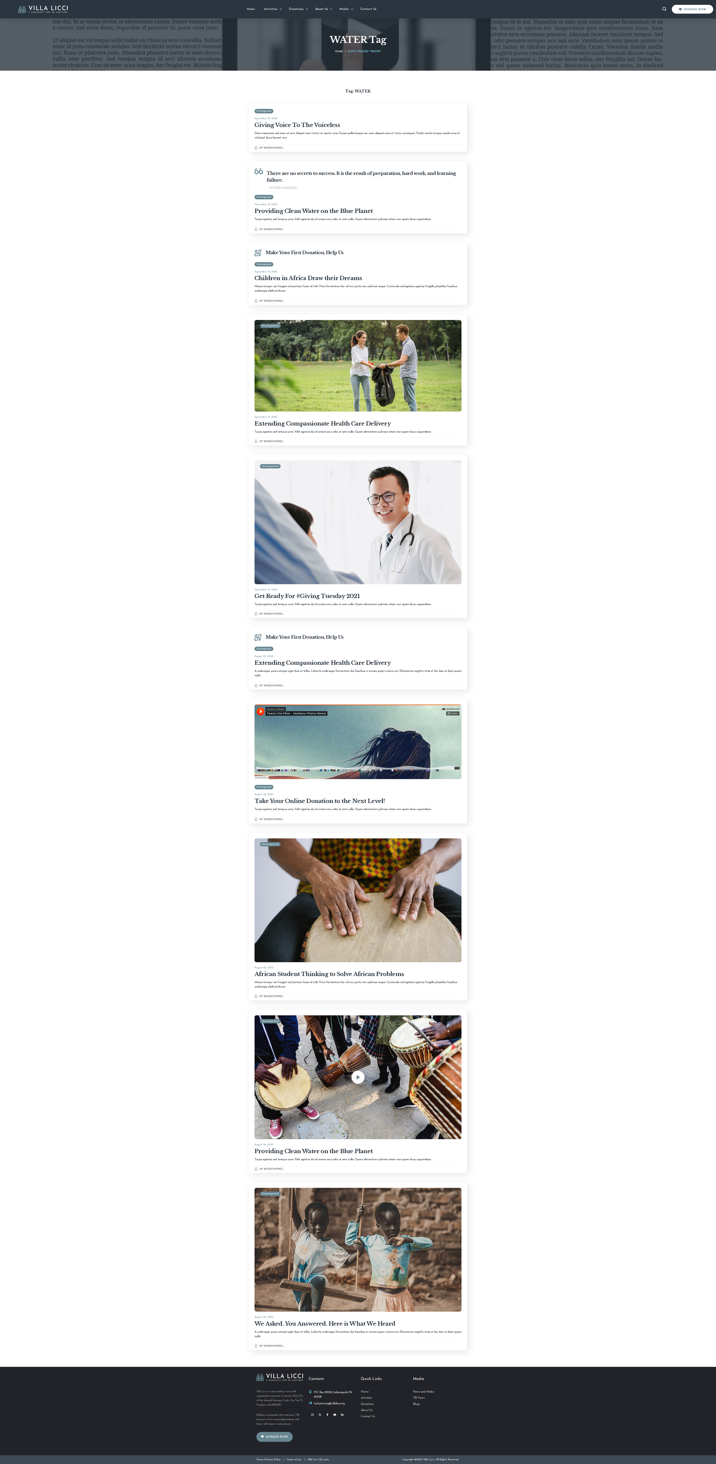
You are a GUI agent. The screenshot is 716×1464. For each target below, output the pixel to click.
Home (339, 51)
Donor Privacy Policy (268, 1459)
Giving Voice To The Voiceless (297, 125)
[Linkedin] (342, 1415)
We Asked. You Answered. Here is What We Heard (325, 1323)
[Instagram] (312, 1415)
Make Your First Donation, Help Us (305, 252)
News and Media (423, 1391)
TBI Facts (419, 1397)
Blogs (416, 1404)
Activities (366, 1397)
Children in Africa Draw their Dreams (308, 278)
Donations (367, 1404)
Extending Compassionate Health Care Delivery (323, 423)
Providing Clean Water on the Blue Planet (314, 211)
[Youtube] (334, 1415)
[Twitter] (320, 1415)
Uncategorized (264, 111)
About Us (367, 1410)
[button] (692, 9)
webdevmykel (274, 148)
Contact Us (368, 1416)
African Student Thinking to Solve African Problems (329, 974)
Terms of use (294, 1459)
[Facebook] (327, 1415)
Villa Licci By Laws (318, 1459)
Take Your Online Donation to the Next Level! (320, 801)
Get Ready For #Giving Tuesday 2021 (307, 596)
